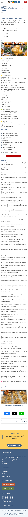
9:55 (2, 148)
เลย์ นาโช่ (8, 515)
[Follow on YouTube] (13, 497)
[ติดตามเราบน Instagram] (3, 497)
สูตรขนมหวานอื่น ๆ (4, 6)
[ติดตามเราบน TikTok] (5, 497)
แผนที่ (12, 511)
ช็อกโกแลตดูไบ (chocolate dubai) (18, 515)
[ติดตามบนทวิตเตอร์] (8, 497)
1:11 (2, 137)
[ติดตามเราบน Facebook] (3, 501)
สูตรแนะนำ (6, 36)
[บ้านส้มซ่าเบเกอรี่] (14, 2)
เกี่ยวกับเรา (4, 511)
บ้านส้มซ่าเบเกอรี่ (19, 513)
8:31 (2, 146)
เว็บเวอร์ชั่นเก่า (5, 464)
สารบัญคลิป (6, 33)
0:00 (2, 132)
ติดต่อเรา (8, 511)
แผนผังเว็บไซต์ (18, 511)
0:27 (2, 134)
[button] (2, 2)
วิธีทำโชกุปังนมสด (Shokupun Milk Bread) (21, 421)
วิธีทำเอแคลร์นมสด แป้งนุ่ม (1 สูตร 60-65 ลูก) (14, 405)
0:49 (2, 135)
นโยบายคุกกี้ (24, 511)
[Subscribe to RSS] (10, 497)
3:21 (2, 139)
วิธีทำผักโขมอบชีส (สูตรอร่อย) (7, 421)
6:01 (2, 141)
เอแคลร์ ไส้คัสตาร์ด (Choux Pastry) (9, 30)
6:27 (2, 142)
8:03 (2, 144)
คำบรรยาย (6, 35)
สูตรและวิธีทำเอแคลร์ (7, 32)
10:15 (2, 149)
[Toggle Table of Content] (15, 28)
